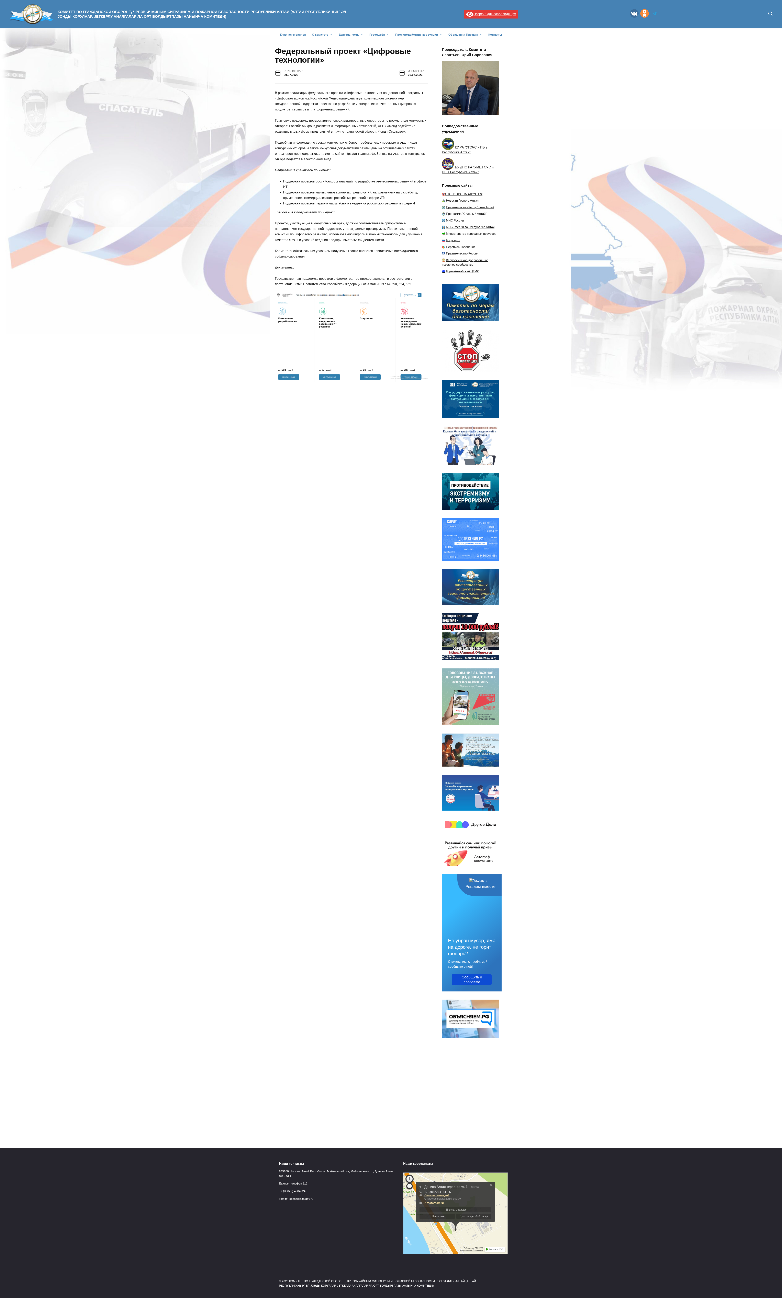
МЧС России (455, 220)
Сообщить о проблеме (472, 979)
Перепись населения (460, 247)
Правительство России (462, 253)
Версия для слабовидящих (494, 14)
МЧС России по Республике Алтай (470, 227)
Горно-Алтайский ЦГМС (462, 271)
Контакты (495, 34)
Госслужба (377, 34)
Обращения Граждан (463, 34)
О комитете (320, 34)
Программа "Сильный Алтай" (466, 213)
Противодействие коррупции (416, 34)
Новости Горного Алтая (462, 200)
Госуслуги (453, 240)
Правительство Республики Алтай (470, 207)
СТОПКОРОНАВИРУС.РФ (463, 194)
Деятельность (349, 34)
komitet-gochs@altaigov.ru (296, 1198)
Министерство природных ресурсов (471, 233)
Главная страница (293, 34)
